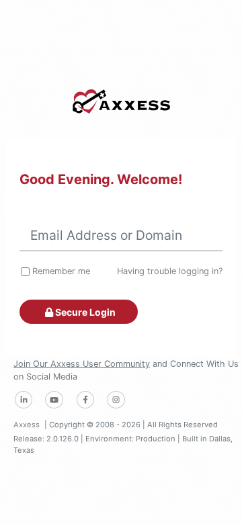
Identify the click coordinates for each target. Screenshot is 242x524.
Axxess (26, 424)
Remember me (61, 271)
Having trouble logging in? (170, 271)
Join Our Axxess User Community (81, 364)
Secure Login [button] (84, 312)
